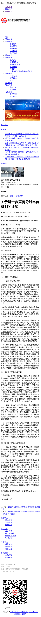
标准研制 (13, 67)
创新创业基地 (15, 64)
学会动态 (8, 55)
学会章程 (13, 46)
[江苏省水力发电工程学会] (16, 24)
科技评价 (13, 69)
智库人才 (8, 85)
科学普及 (8, 74)
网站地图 (8, 11)
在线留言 (8, 7)
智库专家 (13, 90)
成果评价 (13, 60)
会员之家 (8, 92)
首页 (7, 37)
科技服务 (8, 58)
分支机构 (13, 51)
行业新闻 (8, 83)
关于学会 (8, 41)
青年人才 (13, 87)
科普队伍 (13, 80)
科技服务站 (14, 62)
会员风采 (13, 96)
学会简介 (13, 44)
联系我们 (8, 9)
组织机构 (13, 48)
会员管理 (13, 94)
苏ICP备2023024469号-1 (19, 612)
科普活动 (13, 76)
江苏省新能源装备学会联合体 (21, 71)
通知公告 (8, 39)
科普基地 (13, 78)
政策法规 (19, 196)
